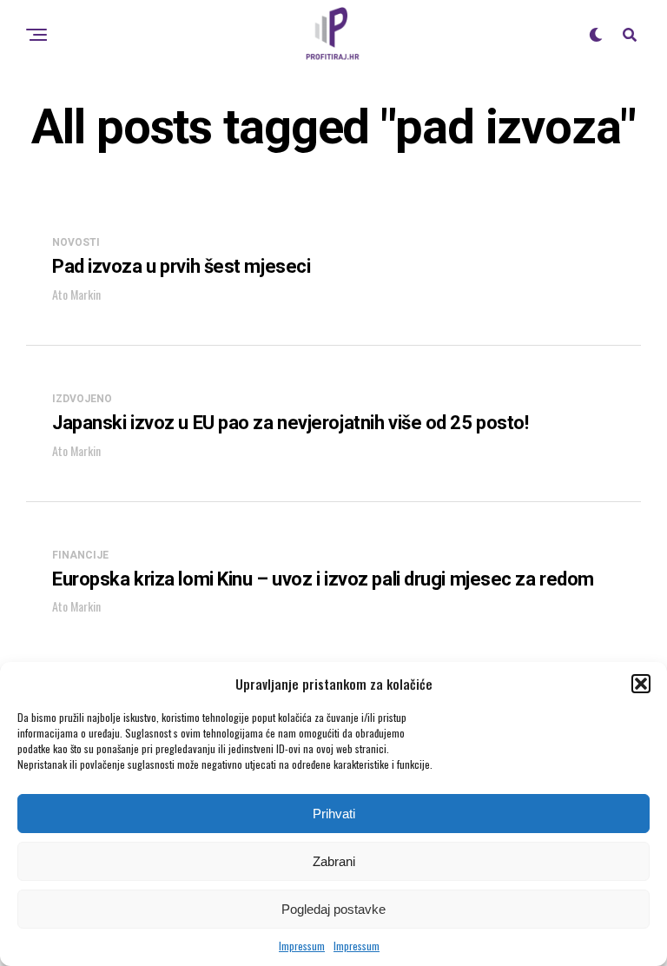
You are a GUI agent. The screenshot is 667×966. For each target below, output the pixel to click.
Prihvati (334, 813)
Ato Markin (76, 294)
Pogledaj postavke (333, 909)
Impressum (302, 945)
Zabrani (334, 861)
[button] (641, 683)
